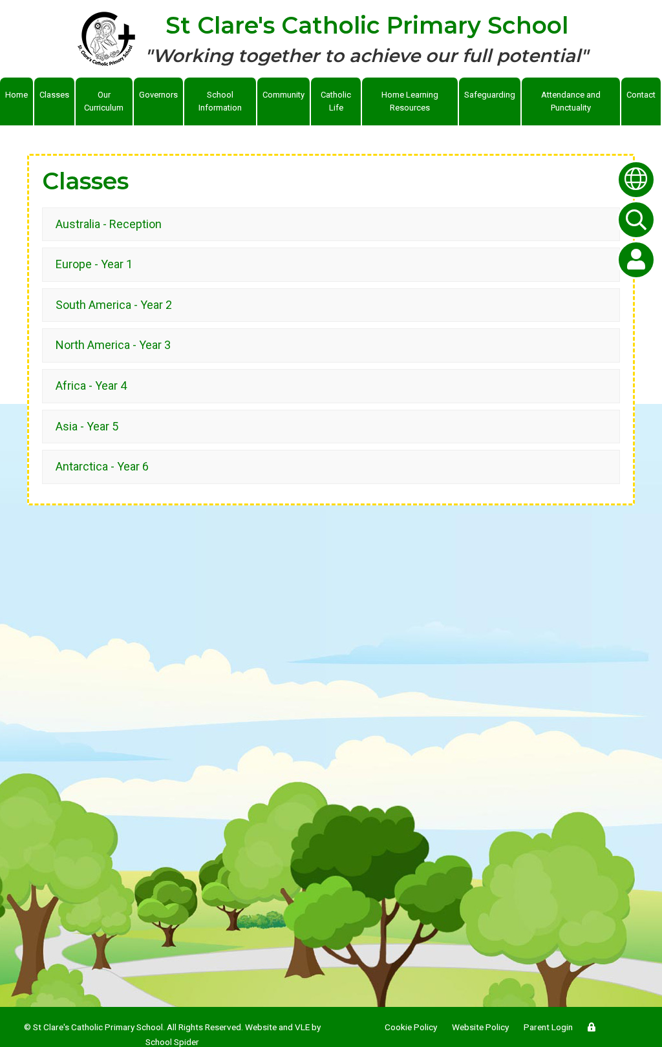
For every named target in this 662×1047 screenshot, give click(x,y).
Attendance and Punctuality (571, 101)
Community (283, 95)
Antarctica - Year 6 (102, 466)
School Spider (172, 1042)
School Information (220, 101)
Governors (158, 95)
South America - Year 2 (114, 305)
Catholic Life (336, 101)
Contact (641, 95)
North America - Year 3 (113, 345)
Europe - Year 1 (94, 264)
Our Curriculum (103, 101)
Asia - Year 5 (87, 426)
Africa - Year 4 (91, 385)
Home (16, 95)
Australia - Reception (109, 224)
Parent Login (548, 1027)
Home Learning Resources (409, 101)
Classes (54, 95)
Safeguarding (489, 95)
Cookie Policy (411, 1027)
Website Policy (480, 1027)
